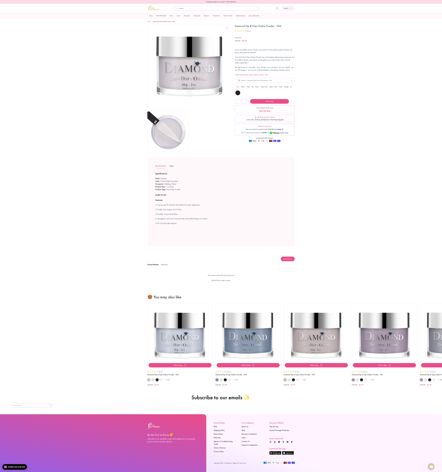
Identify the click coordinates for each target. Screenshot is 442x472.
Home (148, 21)
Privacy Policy (219, 451)
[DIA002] (237, 92)
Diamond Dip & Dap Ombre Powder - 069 (231, 374)
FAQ (215, 426)
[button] (288, 8)
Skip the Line (273, 426)
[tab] (153, 265)
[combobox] (216, 8)
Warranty (217, 437)
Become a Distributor (249, 434)
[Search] (176, 8)
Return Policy (218, 434)
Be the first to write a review (221, 280)
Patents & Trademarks (250, 445)
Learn (244, 437)
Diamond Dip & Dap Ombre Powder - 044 (163, 21)
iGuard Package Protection (279, 430)
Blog (243, 430)
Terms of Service (220, 448)
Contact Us (246, 441)
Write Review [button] (288, 259)
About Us (245, 426)
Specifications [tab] (160, 166)
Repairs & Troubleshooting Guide (223, 442)
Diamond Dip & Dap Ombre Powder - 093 (299, 374)
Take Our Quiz (264, 111)
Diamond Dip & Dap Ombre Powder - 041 (367, 374)
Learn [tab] (172, 166)
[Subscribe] (49, 405)
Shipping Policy (219, 430)
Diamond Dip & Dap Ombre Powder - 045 (163, 374)
